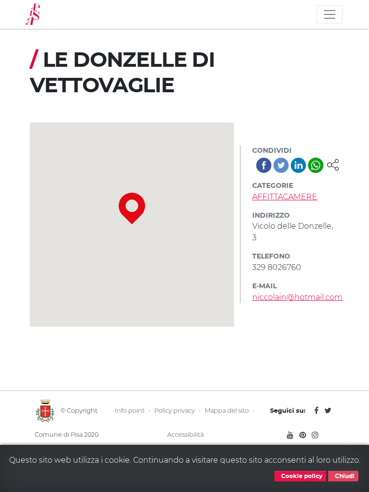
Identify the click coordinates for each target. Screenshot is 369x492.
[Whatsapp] (315, 165)
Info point (130, 410)
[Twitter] (281, 165)
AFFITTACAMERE (284, 196)
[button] (333, 164)
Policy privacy (174, 410)
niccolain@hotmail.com (297, 297)
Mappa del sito (227, 410)
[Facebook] (263, 165)
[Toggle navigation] (330, 14)
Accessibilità (185, 434)
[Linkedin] (298, 165)
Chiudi (344, 476)
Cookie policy (301, 476)
